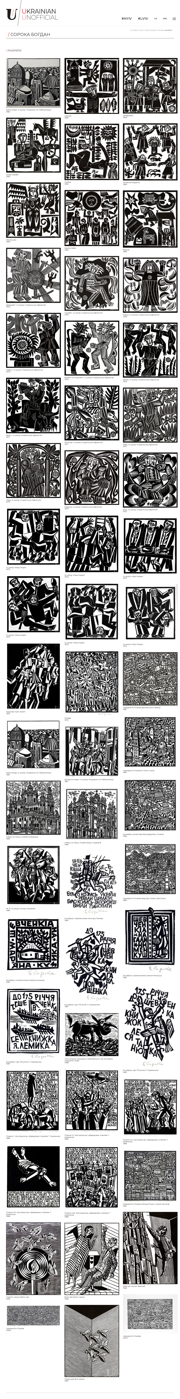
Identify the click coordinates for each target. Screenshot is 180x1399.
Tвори (160, 30)
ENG (165, 18)
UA (155, 18)
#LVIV (143, 19)
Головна (134, 30)
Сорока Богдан (150, 30)
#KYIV (127, 19)
